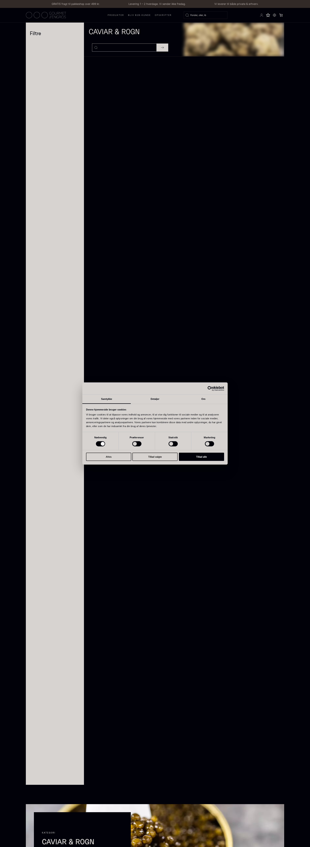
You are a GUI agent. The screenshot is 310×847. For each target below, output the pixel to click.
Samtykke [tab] (106, 399)
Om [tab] (203, 399)
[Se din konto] (261, 15)
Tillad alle (201, 456)
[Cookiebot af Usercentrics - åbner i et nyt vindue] (210, 388)
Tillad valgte (155, 456)
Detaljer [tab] (155, 399)
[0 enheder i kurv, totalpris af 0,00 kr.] (281, 15)
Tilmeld (45, 832)
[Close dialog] (123, 787)
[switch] (136, 443)
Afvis (109, 456)
